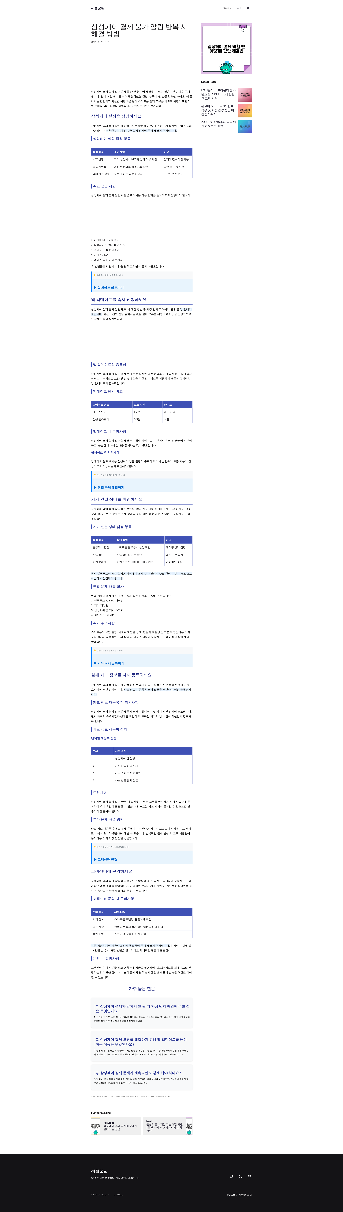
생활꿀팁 (98, 8)
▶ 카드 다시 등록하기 (109, 663)
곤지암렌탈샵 (244, 1194)
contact (119, 1194)
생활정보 (227, 8)
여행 (239, 8)
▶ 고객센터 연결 (105, 859)
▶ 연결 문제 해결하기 (109, 487)
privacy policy (100, 1194)
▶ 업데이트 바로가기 (109, 288)
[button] (248, 8)
